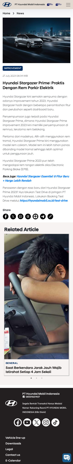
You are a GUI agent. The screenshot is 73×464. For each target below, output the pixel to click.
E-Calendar (13, 460)
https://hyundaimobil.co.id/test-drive (44, 200)
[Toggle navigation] (67, 4)
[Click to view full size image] (36, 40)
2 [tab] (36, 378)
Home (6, 13)
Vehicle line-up (15, 438)
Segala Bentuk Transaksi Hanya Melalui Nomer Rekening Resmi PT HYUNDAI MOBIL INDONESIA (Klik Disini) (44, 408)
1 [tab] (31, 378)
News (20, 13)
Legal (9, 449)
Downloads (13, 443)
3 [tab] (42, 378)
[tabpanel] (36, 304)
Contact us (12, 455)
